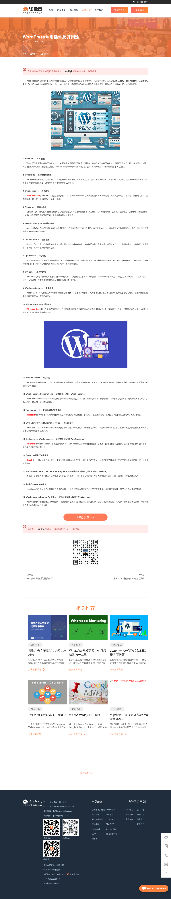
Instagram (110, 819)
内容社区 (86, 10)
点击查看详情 (34, 669)
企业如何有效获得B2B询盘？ (47, 715)
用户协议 (47, 883)
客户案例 (74, 10)
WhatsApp (110, 809)
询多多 (94, 838)
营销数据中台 (111, 833)
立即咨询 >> (85, 772)
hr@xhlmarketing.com (62, 811)
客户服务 (129, 819)
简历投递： (48, 811)
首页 (51, 10)
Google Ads (111, 829)
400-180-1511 (142, 2)
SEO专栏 (34, 53)
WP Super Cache (33, 309)
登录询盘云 (119, 10)
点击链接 (68, 71)
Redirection (31, 414)
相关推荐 (85, 607)
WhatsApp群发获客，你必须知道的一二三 (87, 652)
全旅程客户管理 (98, 809)
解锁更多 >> (85, 517)
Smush (29, 460)
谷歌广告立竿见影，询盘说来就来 (47, 652)
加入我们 (140, 819)
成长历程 (140, 814)
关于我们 (99, 10)
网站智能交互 (97, 819)
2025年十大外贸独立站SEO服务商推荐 (128, 652)
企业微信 (109, 814)
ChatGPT (110, 824)
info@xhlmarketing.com (64, 806)
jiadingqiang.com (60, 815)
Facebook (96, 829)
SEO (94, 833)
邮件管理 (95, 814)
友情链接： (48, 815)
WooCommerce (33, 195)
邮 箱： (48, 806)
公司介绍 (140, 809)
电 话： (48, 801)
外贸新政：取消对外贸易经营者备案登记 (129, 717)
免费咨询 (139, 10)
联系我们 (140, 824)
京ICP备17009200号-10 (53, 874)
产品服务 (61, 10)
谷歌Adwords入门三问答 (85, 715)
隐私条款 (55, 883)
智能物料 (95, 824)
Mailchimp (31, 443)
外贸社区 (129, 814)
